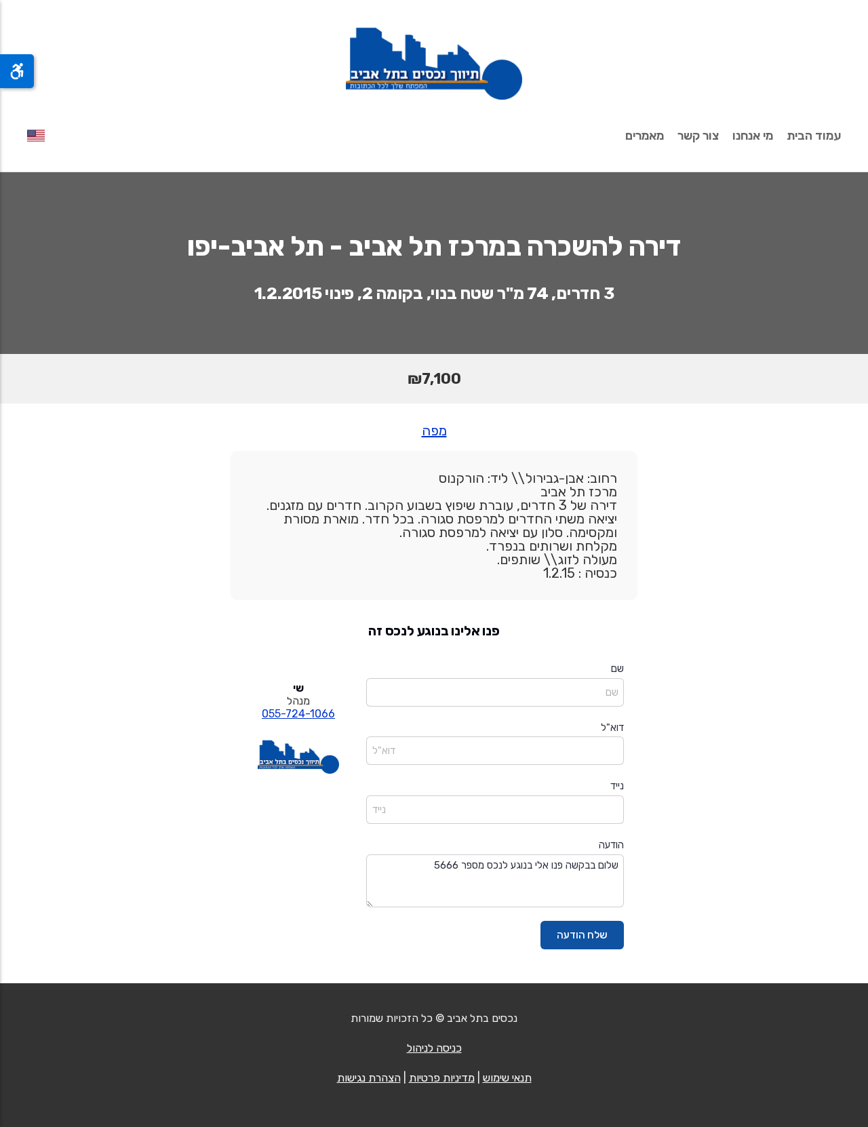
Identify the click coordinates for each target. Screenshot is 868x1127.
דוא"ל (612, 727)
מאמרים (644, 135)
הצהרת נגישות (369, 1077)
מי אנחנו (752, 135)
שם (617, 669)
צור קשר (698, 135)
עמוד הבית (814, 135)
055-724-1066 (298, 713)
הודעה (611, 845)
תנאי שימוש (507, 1077)
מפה (434, 430)
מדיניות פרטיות (442, 1077)
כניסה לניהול (434, 1048)
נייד (617, 786)
